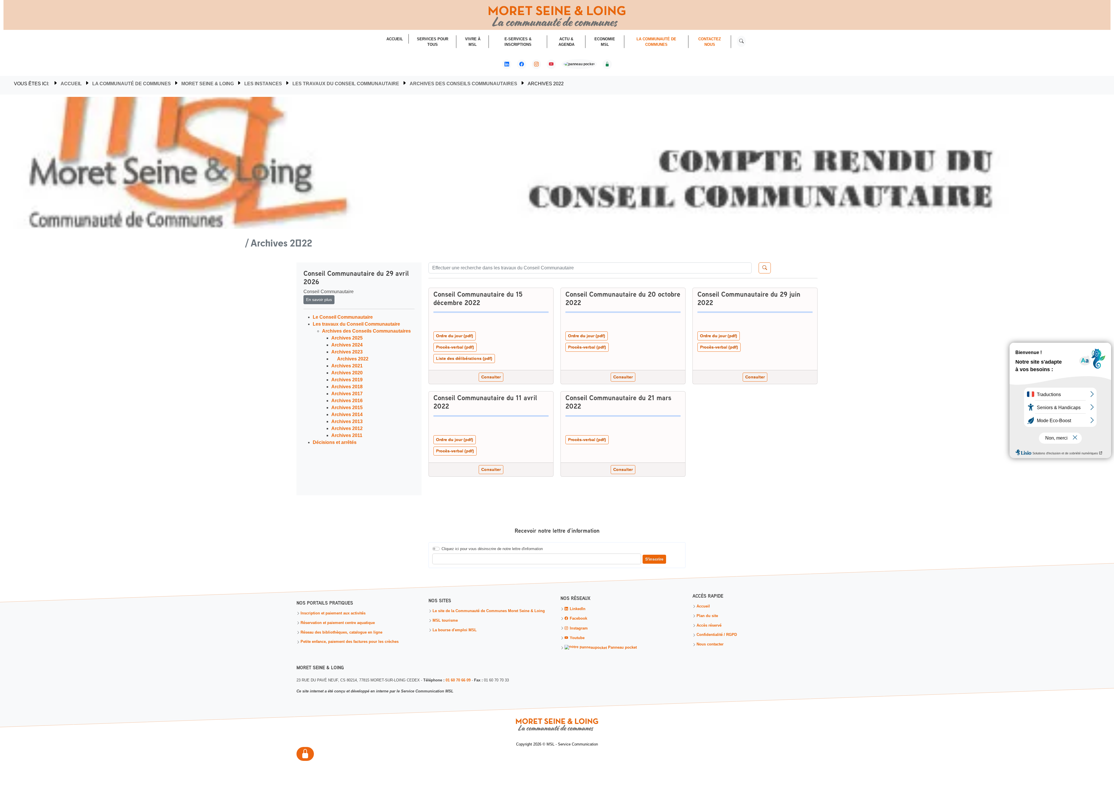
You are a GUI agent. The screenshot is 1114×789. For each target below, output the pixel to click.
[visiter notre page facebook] (522, 64)
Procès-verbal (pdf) (455, 347)
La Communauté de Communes (131, 83)
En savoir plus (319, 299)
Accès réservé (709, 625)
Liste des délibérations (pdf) (464, 358)
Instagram (578, 628)
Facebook (578, 619)
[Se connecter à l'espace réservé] (607, 64)
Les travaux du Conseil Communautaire (345, 83)
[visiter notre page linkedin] (507, 64)
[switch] (436, 549)
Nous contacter (710, 645)
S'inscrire (654, 559)
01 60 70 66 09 (458, 680)
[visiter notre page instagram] (536, 64)
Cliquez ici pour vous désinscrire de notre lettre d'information (492, 549)
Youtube (577, 638)
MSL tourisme (445, 621)
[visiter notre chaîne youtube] (551, 64)
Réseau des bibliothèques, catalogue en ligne (341, 632)
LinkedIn (577, 609)
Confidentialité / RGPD (717, 635)
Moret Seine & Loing (207, 83)
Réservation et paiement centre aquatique (338, 623)
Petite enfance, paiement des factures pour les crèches (350, 642)
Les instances (263, 83)
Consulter (491, 377)
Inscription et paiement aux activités (333, 613)
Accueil (71, 83)
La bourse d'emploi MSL (455, 630)
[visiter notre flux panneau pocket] (579, 64)
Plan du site (707, 616)
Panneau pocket (622, 648)
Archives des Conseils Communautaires (463, 83)
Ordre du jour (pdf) (454, 335)
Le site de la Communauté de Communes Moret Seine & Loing (489, 611)
